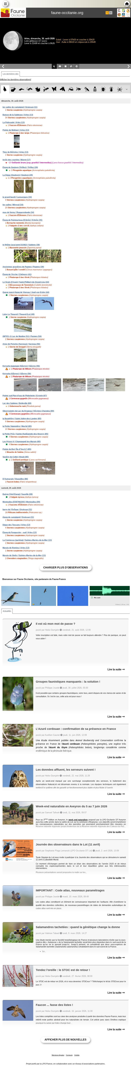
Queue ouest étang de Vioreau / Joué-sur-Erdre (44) (26, 292)
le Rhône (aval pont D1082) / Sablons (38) (21, 245)
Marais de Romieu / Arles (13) (16, 548)
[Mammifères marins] (21, 89)
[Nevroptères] (120, 89)
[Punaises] (103, 89)
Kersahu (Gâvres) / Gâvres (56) (17, 374)
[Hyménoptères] (79, 89)
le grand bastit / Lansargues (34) (17, 197)
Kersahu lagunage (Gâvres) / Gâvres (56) (21, 366)
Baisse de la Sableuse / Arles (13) (18, 115)
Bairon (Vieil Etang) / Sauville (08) (18, 494)
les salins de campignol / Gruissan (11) (20, 107)
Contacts (69, 1055)
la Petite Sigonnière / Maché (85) (17, 426)
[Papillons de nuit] (62, 89)
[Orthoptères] (70, 89)
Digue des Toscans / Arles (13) (16, 525)
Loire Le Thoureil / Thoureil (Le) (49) (19, 314)
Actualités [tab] (7, 611)
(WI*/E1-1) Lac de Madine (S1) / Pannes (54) (22, 336)
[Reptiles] (30, 89)
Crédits (76, 1055)
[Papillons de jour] (54, 89)
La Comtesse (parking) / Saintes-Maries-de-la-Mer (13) (27, 540)
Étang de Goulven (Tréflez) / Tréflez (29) (20, 167)
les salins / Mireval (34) (13, 205)
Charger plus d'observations (65, 567)
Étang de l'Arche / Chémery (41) (17, 274)
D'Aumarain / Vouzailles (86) (15, 479)
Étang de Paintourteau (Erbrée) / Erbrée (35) (22, 220)
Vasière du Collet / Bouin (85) (16, 457)
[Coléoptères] (111, 89)
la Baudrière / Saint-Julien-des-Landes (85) (22, 419)
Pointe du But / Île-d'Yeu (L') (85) (17, 449)
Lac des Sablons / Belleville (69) (17, 403)
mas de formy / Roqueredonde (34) (18, 212)
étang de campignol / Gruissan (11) (18, 517)
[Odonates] (46, 89)
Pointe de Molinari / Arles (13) (16, 130)
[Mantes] (87, 89)
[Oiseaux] (5, 89)
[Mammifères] (13, 89)
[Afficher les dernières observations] (15, 79)
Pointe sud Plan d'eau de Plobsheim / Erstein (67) (25, 396)
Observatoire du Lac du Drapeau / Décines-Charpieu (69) (28, 411)
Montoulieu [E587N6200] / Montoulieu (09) (21, 502)
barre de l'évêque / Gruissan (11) (17, 509)
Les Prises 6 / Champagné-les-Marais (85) (22, 442)
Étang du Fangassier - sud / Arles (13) (20, 532)
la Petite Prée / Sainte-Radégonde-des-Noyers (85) (25, 434)
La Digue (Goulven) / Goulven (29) (18, 175)
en (111, 13)
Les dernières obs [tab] (10, 74)
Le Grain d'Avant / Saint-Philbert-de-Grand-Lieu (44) (26, 282)
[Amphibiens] (38, 89)
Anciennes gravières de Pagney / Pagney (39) (23, 267)
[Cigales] (95, 89)
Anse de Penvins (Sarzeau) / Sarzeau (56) (21, 344)
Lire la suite (115, 669)
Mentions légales (58, 1055)
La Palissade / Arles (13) (14, 122)
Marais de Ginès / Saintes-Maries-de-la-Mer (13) (24, 555)
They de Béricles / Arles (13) (15, 152)
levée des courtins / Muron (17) (17, 160)
